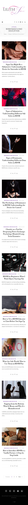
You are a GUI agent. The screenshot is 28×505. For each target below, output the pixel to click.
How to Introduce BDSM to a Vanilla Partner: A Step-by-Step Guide (14, 453)
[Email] (16, 81)
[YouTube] (18, 491)
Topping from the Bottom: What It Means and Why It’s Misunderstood (14, 406)
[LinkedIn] (22, 491)
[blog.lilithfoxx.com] (14, 10)
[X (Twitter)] (10, 491)
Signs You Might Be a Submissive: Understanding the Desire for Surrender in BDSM (14, 67)
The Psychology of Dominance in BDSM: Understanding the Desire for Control (14, 205)
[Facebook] (6, 491)
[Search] (25, 22)
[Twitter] (12, 81)
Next (20, 476)
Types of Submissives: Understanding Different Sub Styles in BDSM (14, 113)
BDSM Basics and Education (11, 108)
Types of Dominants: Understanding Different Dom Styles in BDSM (14, 160)
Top (14, 501)
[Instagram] (14, 491)
